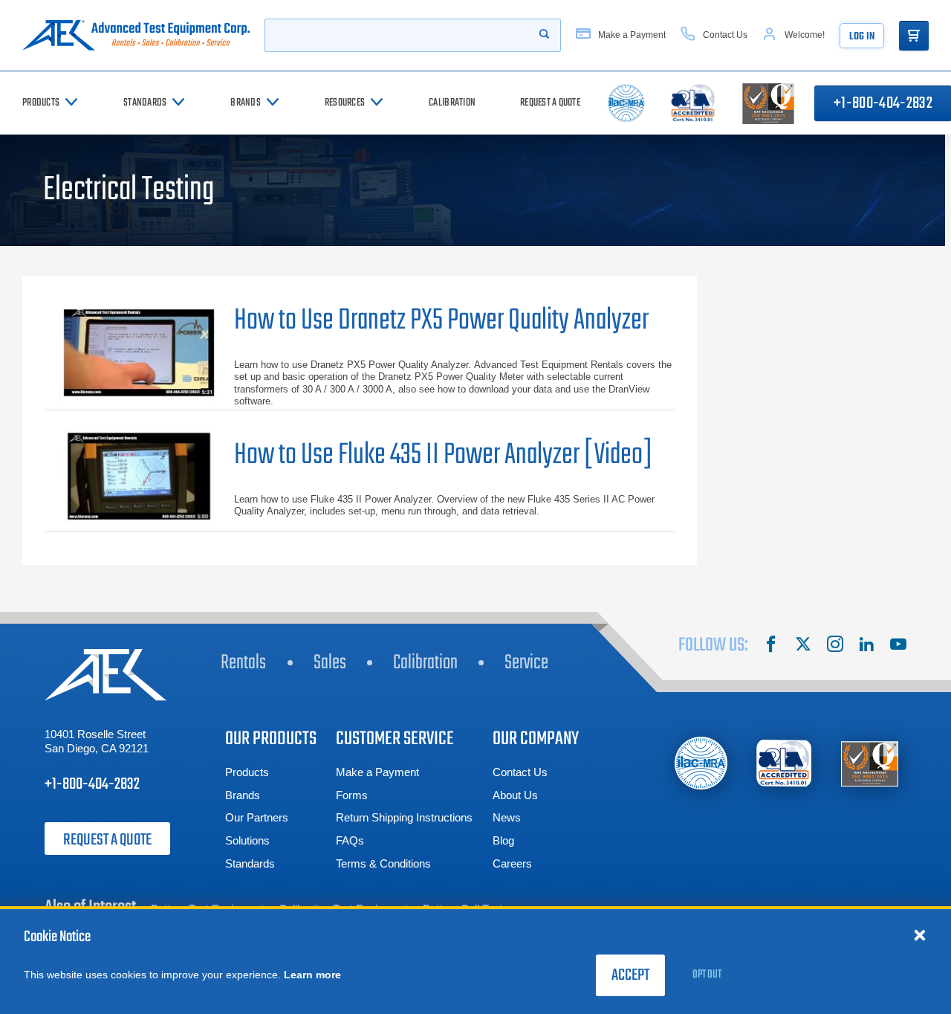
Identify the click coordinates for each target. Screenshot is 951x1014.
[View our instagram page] (835, 646)
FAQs (350, 840)
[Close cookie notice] (919, 934)
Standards (250, 863)
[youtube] (898, 646)
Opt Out (706, 975)
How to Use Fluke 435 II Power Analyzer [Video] (443, 455)
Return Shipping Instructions (404, 817)
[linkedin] (866, 646)
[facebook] (771, 646)
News (507, 817)
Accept (630, 975)
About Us (515, 795)
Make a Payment (377, 772)
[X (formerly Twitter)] (803, 646)
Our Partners (256, 817)
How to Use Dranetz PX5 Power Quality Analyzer (441, 320)
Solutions (247, 840)
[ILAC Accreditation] (701, 763)
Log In (861, 36)
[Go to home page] (136, 35)
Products (247, 772)
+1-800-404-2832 (92, 784)
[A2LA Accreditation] (785, 763)
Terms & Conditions (383, 863)
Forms (352, 795)
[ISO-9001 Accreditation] (869, 763)
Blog (503, 840)
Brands (242, 795)
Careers (512, 863)
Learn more (312, 975)
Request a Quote (107, 840)
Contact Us (520, 772)
